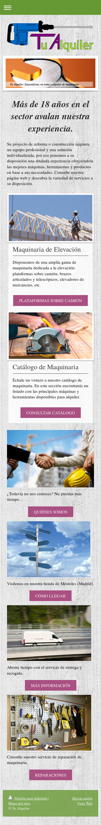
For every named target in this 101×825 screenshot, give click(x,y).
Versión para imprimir (30, 798)
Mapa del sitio (19, 803)
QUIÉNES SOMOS (50, 512)
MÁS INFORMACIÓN (50, 685)
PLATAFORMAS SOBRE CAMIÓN (50, 300)
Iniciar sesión (82, 798)
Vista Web (85, 803)
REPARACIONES (50, 775)
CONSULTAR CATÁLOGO (50, 412)
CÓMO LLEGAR (50, 596)
